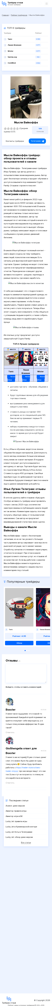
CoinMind (12, 63)
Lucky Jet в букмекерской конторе (21, 826)
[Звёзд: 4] (14, 128)
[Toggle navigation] (46, 3)
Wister (10, 51)
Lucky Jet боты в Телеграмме (19, 832)
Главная (5, 15)
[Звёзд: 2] (8, 128)
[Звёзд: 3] (11, 128)
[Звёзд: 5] (17, 128)
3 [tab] (29, 650)
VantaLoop (12, 57)
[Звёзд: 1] (5, 128)
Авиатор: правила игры (16, 811)
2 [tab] (27, 650)
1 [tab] (25, 650)
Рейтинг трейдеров (19, 15)
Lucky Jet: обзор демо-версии (19, 837)
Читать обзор (11, 378)
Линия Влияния (14, 45)
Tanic (10, 39)
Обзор (19, 643)
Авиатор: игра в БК (14, 816)
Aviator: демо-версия (15, 806)
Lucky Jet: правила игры (16, 821)
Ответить (10, 732)
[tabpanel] (19, 617)
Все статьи (26, 843)
